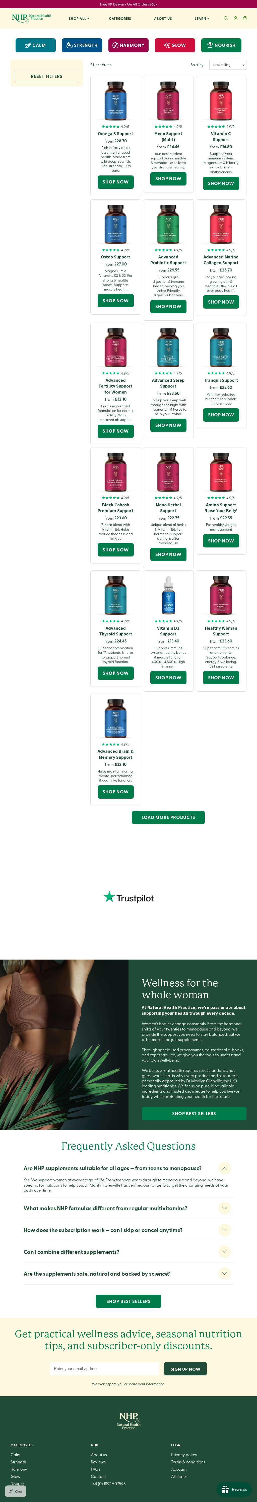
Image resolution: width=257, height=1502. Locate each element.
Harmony (19, 1469)
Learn (200, 18)
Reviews (98, 1461)
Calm (39, 45)
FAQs (95, 1469)
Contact (98, 1476)
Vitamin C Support (221, 136)
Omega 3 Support (115, 133)
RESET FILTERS (46, 76)
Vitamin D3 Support (168, 631)
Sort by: (197, 64)
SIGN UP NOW (186, 1369)
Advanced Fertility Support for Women (116, 386)
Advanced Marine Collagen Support (221, 259)
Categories (120, 18)
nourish (225, 45)
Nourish (18, 1483)
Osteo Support (115, 257)
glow (178, 45)
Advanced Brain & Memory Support (116, 754)
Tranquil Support (221, 380)
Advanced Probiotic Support (168, 259)
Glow (16, 1476)
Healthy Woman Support (221, 631)
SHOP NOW (116, 181)
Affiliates (179, 1476)
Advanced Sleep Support (168, 383)
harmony (132, 45)
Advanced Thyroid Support (115, 631)
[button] (225, 18)
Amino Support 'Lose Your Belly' (221, 507)
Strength (18, 1461)
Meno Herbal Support (168, 507)
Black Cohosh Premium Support (116, 507)
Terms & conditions (188, 1461)
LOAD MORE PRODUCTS (168, 817)
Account (178, 1469)
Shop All (77, 18)
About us (163, 18)
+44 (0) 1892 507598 (108, 1483)
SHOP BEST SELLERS (194, 1113)
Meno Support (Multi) (168, 136)
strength (86, 45)
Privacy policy (184, 1454)
